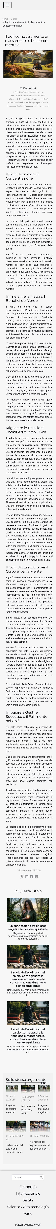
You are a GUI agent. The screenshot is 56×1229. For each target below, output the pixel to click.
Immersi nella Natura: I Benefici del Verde (28, 96)
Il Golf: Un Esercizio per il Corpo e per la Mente (28, 103)
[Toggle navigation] (7, 5)
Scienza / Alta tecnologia (28, 1207)
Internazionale (28, 1193)
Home (5, 19)
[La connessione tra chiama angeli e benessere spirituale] (28, 910)
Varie (28, 1214)
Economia (28, 1187)
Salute (14, 19)
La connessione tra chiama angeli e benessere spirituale (28, 927)
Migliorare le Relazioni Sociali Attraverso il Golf (28, 99)
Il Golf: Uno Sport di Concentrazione (28, 92)
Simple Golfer (21, 410)
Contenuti (29, 88)
